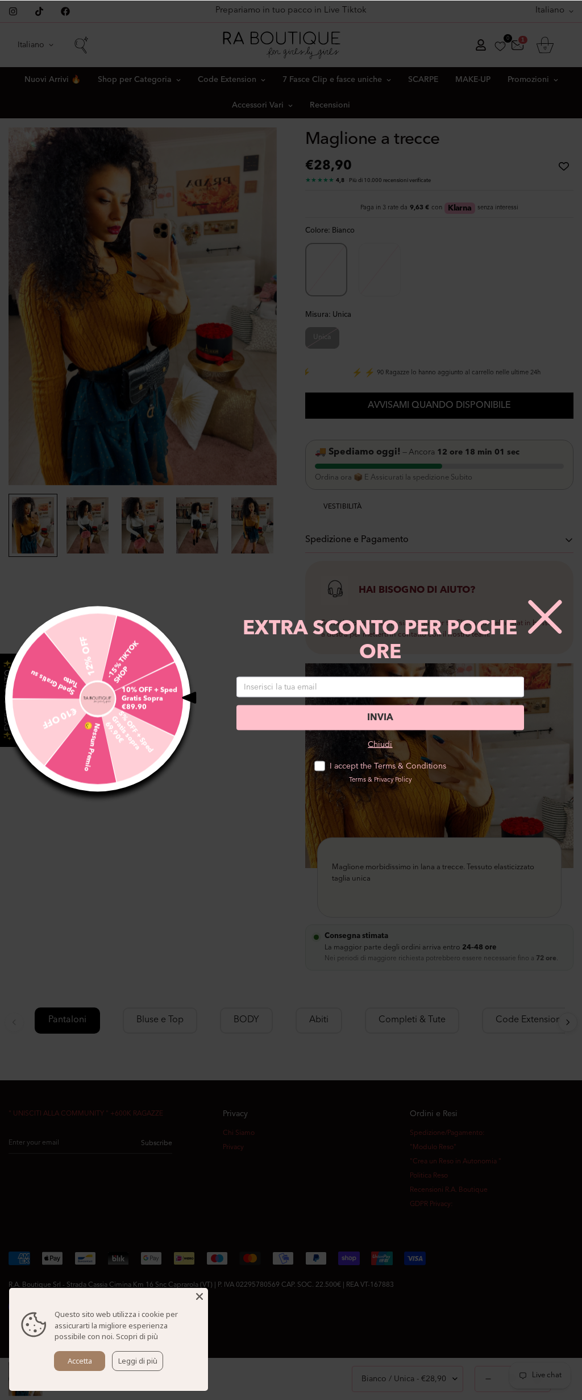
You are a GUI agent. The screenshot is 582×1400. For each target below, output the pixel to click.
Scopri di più (137, 1336)
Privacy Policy (392, 780)
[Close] (199, 1296)
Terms (357, 780)
